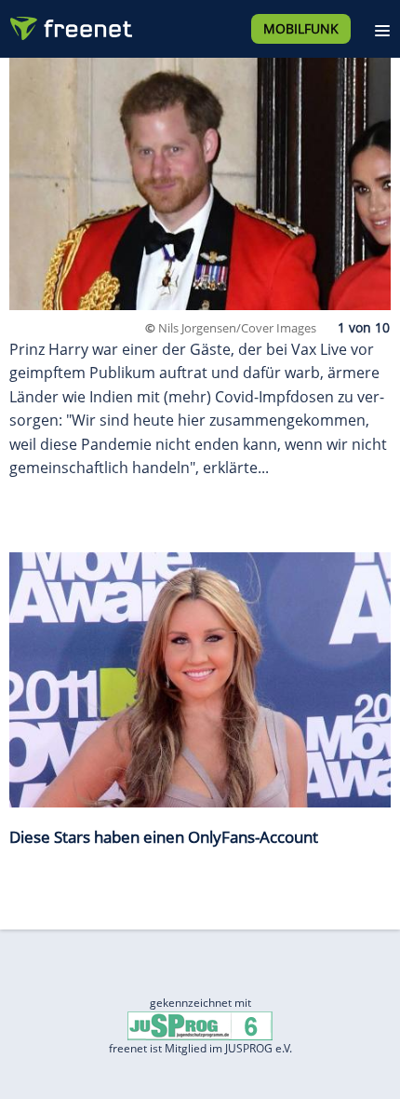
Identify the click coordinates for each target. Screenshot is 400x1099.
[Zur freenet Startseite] (68, 24)
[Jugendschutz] (200, 1025)
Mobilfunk (301, 28)
